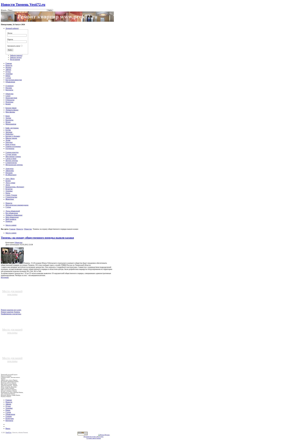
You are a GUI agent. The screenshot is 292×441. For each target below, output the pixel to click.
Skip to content (10, 225)
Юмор (7, 410)
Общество (28, 229)
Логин (9, 33)
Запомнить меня (13, 46)
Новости (19, 229)
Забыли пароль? (16, 55)
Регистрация (15, 59)
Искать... (4, 10)
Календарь (9, 418)
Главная (12, 229)
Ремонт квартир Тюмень (10, 312)
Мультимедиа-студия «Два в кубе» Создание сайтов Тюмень (93, 437)
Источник (5, 277)
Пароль (10, 39)
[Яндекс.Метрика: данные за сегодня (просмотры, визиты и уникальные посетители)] (104, 435)
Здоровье (9, 408)
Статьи (8, 412)
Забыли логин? (16, 57)
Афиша (8, 404)
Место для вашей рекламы (12, 293)
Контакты (9, 420)
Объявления (10, 414)
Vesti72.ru (8, 432)
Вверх (7, 428)
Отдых (8, 406)
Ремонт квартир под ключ (11, 310)
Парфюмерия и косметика (11, 314)
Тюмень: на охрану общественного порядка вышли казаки (37, 237)
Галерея (8, 416)
